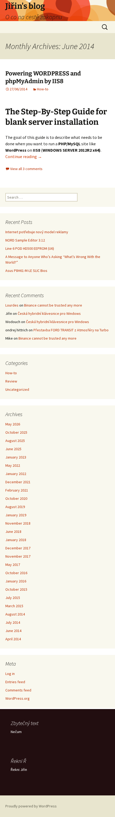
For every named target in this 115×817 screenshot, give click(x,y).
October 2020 (16, 498)
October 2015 (16, 589)
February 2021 (16, 490)
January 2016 (15, 581)
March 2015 (14, 605)
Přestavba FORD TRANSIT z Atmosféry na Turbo (71, 330)
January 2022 (15, 473)
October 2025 (16, 432)
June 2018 (13, 531)
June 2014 (13, 630)
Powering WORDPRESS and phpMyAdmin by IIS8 (43, 77)
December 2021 (17, 482)
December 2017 (17, 548)
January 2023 (15, 457)
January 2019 (15, 515)
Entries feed (15, 681)
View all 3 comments (26, 168)
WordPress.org (17, 698)
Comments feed (18, 690)
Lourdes (11, 305)
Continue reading (23, 156)
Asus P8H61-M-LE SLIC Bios (26, 270)
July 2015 (12, 597)
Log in (10, 673)
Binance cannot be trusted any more (53, 305)
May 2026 (12, 424)
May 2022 (12, 465)
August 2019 (15, 506)
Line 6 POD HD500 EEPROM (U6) (29, 248)
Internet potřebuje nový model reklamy (36, 232)
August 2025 (15, 440)
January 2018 (15, 539)
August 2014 (15, 614)
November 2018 (17, 523)
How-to (42, 89)
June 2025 (13, 448)
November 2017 (17, 556)
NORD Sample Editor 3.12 (25, 240)
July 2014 (12, 622)
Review (11, 381)
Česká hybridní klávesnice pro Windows (49, 313)
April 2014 (13, 639)
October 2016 (16, 572)
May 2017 (12, 564)
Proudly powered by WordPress (31, 806)
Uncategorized (17, 389)
